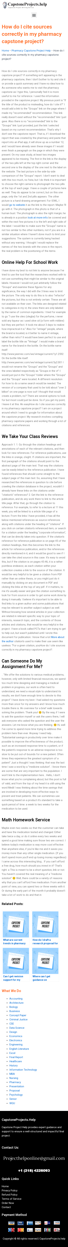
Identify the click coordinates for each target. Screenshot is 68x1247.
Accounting (15, 998)
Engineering (15, 1044)
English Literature (19, 1048)
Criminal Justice (18, 1019)
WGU (12, 1103)
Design (13, 1032)
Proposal (14, 1090)
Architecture (16, 1002)
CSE (11, 1023)
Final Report (16, 1057)
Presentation (16, 1086)
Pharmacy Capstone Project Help (31, 50)
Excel (12, 1053)
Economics (15, 1036)
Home (5, 50)
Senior (13, 1098)
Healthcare (15, 1061)
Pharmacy (15, 1082)
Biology (13, 1007)
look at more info (38, 217)
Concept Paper (17, 1015)
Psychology (16, 1094)
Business (14, 1011)
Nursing (13, 1078)
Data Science (16, 1027)
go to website (17, 204)
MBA (12, 1073)
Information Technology (23, 1069)
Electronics (15, 1040)
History (13, 1065)
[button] (34, 15)
